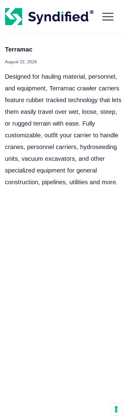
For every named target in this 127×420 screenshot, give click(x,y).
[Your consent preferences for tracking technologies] (116, 409)
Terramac (18, 49)
